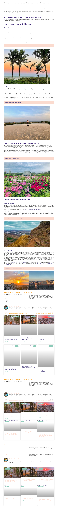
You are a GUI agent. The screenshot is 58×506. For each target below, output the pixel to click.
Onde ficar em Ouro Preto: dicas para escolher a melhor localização (46, 370)
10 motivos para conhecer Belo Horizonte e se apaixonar (16, 262)
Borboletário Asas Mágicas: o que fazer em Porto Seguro (29, 367)
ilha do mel (19, 153)
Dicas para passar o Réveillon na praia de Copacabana (27, 338)
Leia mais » (6, 341)
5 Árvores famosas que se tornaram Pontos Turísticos (11, 338)
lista (36, 153)
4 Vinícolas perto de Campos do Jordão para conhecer (11, 369)
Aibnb (22, 42)
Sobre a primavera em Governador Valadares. (33, 209)
